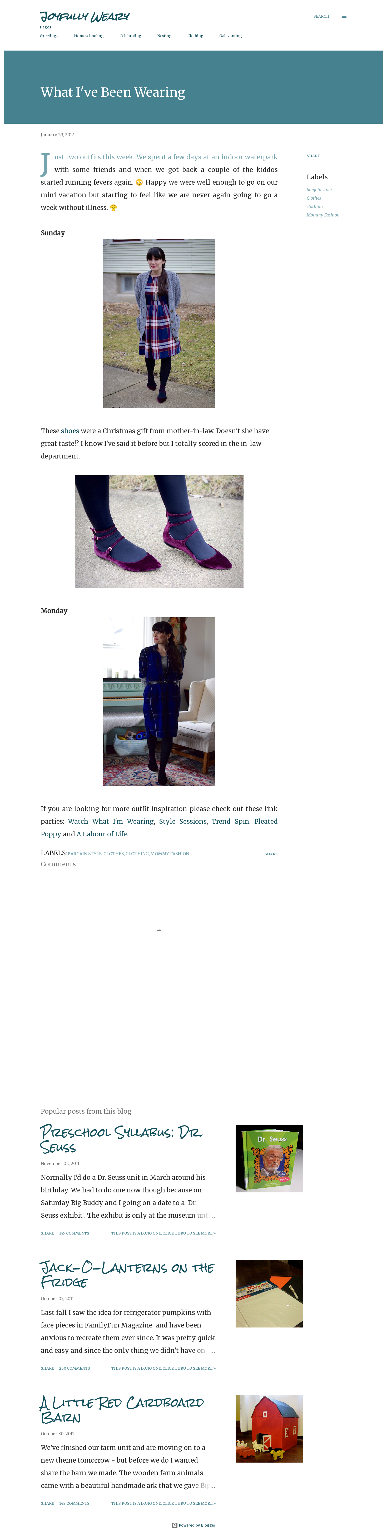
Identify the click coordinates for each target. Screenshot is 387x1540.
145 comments (74, 1233)
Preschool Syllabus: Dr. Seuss (122, 1139)
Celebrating (130, 35)
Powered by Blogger (196, 1525)
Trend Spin (230, 821)
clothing (315, 206)
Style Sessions (183, 821)
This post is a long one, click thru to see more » (163, 1233)
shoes (70, 431)
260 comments (74, 1368)
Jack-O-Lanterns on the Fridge (127, 1274)
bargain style (319, 189)
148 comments (74, 1503)
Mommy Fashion (323, 215)
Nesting (164, 35)
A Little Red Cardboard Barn (122, 1409)
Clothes (314, 198)
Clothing (195, 35)
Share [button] (313, 156)
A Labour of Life (102, 834)
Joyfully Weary (84, 16)
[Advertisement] (151, 1042)
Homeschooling (89, 35)
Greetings (49, 35)
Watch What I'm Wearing (111, 821)
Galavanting (230, 35)
